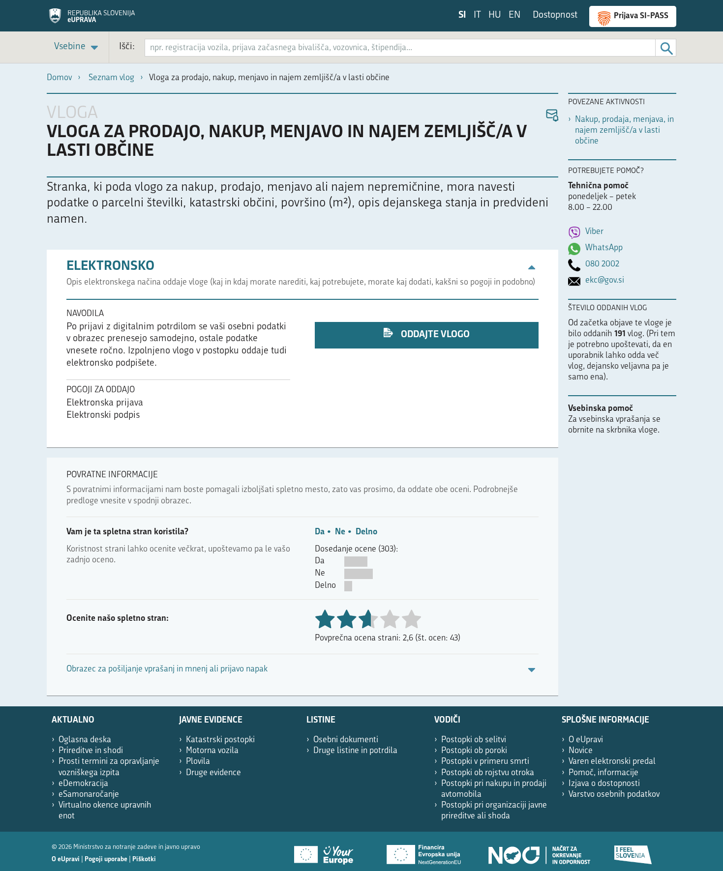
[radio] (389, 620)
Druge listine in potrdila (355, 751)
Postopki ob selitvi (473, 740)
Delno (366, 532)
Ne (340, 532)
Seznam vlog (111, 78)
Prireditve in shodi (91, 751)
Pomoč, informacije (603, 773)
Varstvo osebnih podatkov (614, 794)
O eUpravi (586, 740)
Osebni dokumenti (345, 740)
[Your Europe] (327, 851)
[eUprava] (92, 19)
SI (462, 15)
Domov (59, 78)
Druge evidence (213, 773)
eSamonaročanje (89, 794)
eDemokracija (83, 784)
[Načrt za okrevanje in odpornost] (538, 851)
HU (494, 15)
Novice (581, 751)
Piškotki (144, 859)
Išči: (127, 47)
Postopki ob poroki (474, 751)
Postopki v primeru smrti (485, 761)
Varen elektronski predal (612, 761)
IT (477, 15)
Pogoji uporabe (106, 859)
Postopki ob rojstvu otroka (487, 773)
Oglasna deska (85, 740)
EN (514, 15)
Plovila (198, 761)
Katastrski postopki (220, 740)
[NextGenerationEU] (424, 851)
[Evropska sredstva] (633, 851)
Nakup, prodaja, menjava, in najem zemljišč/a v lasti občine (624, 130)
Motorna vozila (212, 751)
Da (320, 532)
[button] (551, 116)
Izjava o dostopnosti (604, 784)
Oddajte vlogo (434, 335)
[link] (78, 47)
